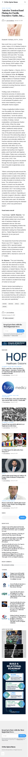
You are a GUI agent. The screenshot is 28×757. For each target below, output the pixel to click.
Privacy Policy (7, 335)
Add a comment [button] (9, 318)
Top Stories (8, 8)
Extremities (5, 366)
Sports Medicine (18, 366)
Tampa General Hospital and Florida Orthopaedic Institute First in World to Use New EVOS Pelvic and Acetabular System (13, 529)
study (22, 303)
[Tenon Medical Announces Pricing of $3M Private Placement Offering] (4, 585)
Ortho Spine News (11, 2)
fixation (4, 303)
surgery (4, 306)
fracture (11, 303)
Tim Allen (7, 642)
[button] (3, 2)
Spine (12, 366)
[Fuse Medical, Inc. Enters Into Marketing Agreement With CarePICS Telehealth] (14, 387)
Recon (3, 8)
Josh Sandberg (8, 655)
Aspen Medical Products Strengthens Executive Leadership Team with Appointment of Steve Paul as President (13, 540)
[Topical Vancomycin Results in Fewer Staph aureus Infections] (14, 414)
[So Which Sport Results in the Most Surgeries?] (14, 440)
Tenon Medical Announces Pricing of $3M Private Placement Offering (13, 534)
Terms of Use (15, 335)
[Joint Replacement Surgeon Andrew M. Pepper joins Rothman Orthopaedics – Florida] (14, 465)
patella (17, 303)
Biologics (4, 395)
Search (4, 513)
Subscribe (20, 331)
